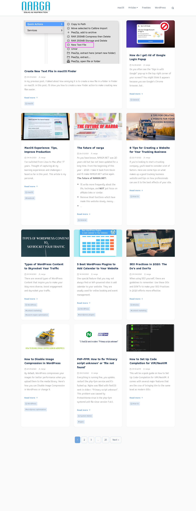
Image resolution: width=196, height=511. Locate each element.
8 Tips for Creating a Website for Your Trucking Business (150, 149)
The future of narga (90, 147)
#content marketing (33, 310)
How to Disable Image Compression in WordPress (42, 361)
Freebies (146, 7)
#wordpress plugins (86, 314)
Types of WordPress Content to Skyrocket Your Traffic (43, 266)
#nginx (81, 421)
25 (105, 440)
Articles (132, 7)
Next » (116, 440)
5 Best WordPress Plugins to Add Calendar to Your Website (97, 266)
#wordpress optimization (35, 409)
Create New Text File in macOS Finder (50, 71)
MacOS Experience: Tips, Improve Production (40, 149)
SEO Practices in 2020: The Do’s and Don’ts (148, 266)
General (136, 99)
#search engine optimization (36, 314)
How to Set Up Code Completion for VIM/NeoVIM (148, 361)
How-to (136, 196)
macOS (120, 7)
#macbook (29, 198)
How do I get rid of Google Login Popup (147, 57)
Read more (29, 97)
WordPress (160, 7)
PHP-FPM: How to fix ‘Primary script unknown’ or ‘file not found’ (97, 363)
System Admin (86, 415)
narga (43, 77)
